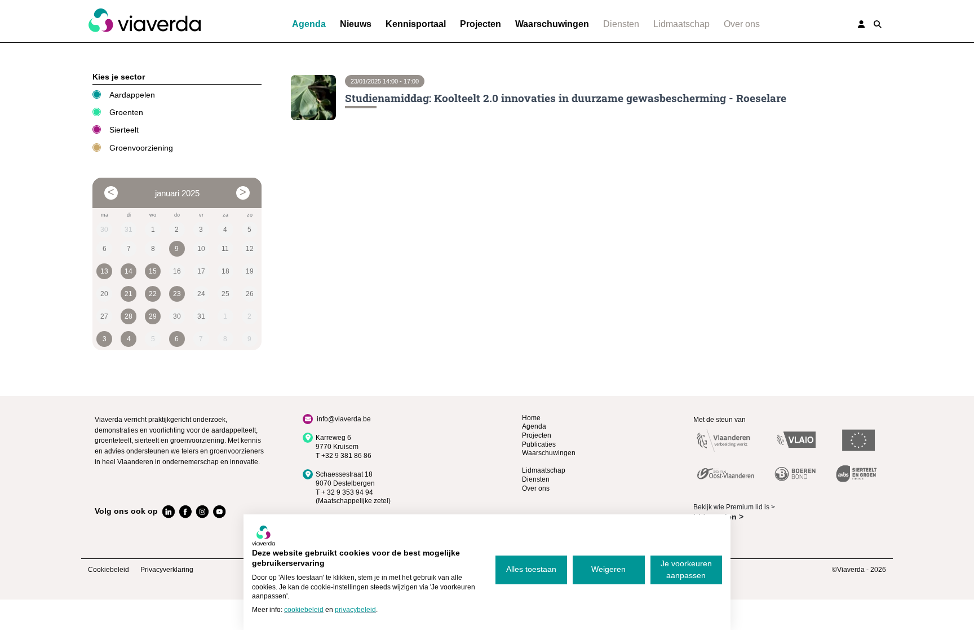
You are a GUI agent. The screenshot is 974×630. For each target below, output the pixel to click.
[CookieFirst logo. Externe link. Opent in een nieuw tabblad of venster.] (263, 535)
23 (177, 294)
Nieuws (355, 24)
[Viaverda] (144, 20)
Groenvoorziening (141, 147)
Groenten (126, 112)
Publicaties (539, 444)
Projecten (480, 24)
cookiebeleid (304, 610)
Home (531, 418)
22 (153, 294)
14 (128, 271)
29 (153, 316)
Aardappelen (132, 94)
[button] (877, 24)
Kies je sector (118, 76)
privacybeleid (355, 610)
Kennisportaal (416, 24)
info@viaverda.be (344, 419)
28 (128, 316)
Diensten (621, 24)
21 (128, 294)
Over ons (742, 24)
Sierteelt (124, 129)
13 (104, 271)
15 (153, 271)
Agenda (309, 24)
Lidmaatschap (681, 24)
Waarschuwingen (552, 24)
